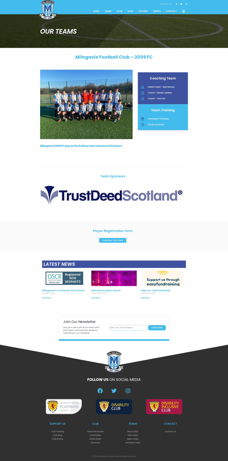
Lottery (143, 11)
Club (119, 11)
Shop (130, 11)
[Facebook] (100, 390)
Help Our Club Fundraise (155, 290)
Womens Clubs (132, 442)
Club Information (95, 431)
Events (157, 11)
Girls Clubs (133, 435)
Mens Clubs (132, 439)
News (96, 11)
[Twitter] (114, 390)
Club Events (57, 439)
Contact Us (170, 431)
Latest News (95, 439)
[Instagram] (127, 390)
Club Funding (57, 431)
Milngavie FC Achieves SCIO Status (63, 290)
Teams (107, 11)
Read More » (47, 298)
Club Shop (58, 435)
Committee (95, 435)
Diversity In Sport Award (105, 290)
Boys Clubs (132, 431)
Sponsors (95, 442)
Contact (171, 11)
